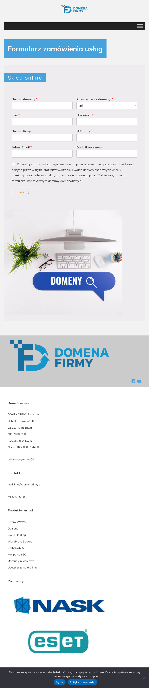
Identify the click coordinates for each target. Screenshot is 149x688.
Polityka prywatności (82, 682)
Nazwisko (85, 115)
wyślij (24, 191)
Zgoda (59, 682)
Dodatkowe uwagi (90, 147)
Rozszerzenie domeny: (94, 99)
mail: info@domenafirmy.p (24, 484)
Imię (16, 115)
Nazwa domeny (24, 99)
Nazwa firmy (21, 131)
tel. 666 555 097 (18, 497)
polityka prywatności (21, 459)
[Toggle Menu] (140, 26)
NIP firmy (83, 131)
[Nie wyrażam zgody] (144, 678)
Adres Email (22, 147)
